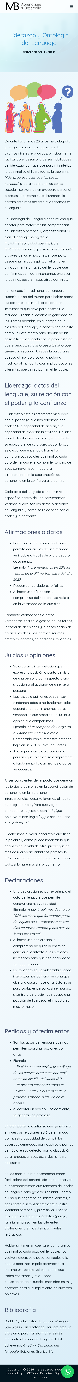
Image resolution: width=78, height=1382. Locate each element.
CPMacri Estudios (40, 1373)
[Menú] (71, 6)
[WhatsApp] (67, 1371)
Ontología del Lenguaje (39, 52)
